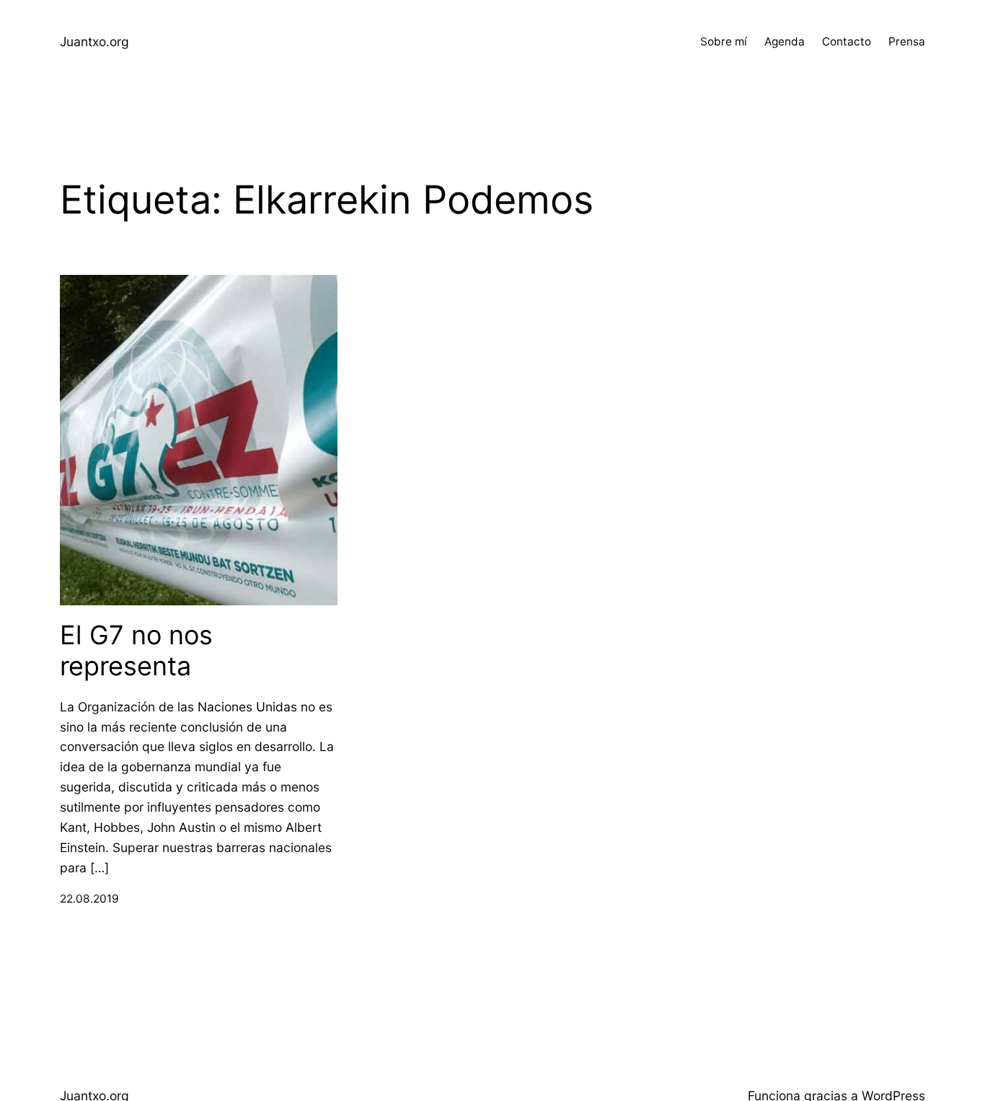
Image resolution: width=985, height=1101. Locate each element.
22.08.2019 (89, 898)
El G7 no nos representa (136, 651)
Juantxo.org (94, 41)
